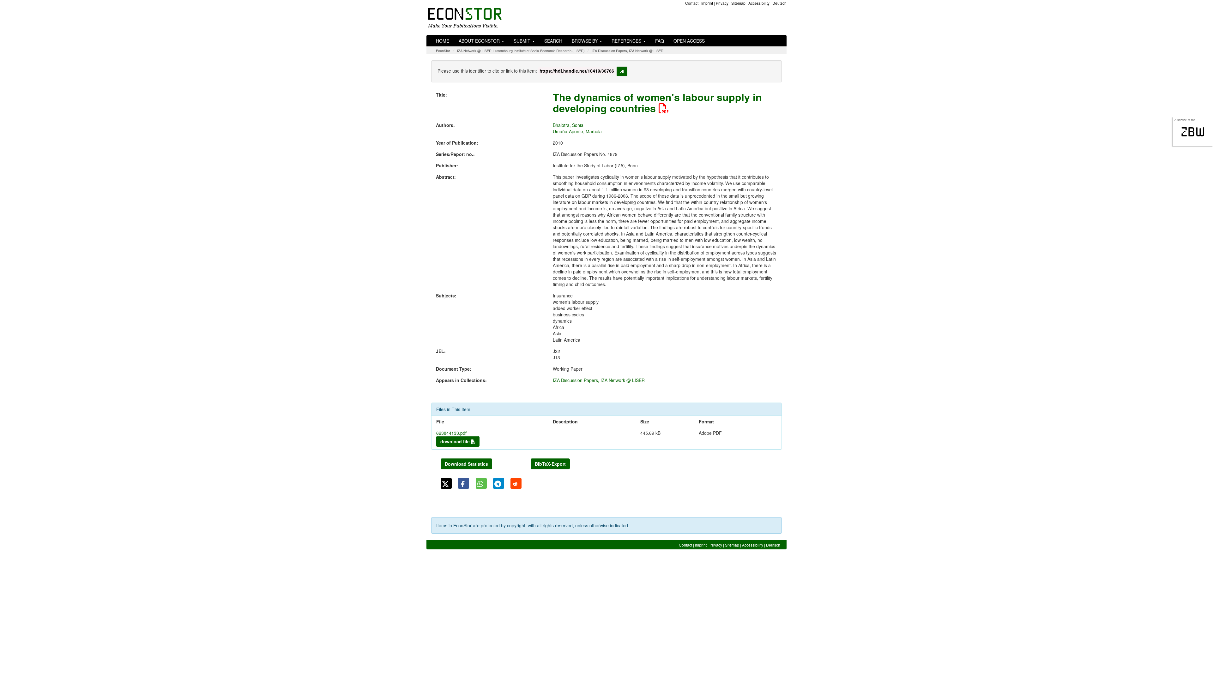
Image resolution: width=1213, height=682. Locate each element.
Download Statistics (466, 464)
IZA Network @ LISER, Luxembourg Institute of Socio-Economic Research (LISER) (521, 50)
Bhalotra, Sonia (568, 125)
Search (553, 41)
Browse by (585, 41)
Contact (691, 3)
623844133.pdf (451, 433)
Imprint (707, 3)
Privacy (722, 3)
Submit (523, 41)
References (627, 41)
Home (442, 41)
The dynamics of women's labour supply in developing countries (657, 102)
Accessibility (758, 3)
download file (455, 441)
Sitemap (738, 3)
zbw (1193, 132)
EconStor (443, 50)
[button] (446, 483)
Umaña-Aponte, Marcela (577, 131)
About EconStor (480, 41)
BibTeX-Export (550, 464)
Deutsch (779, 3)
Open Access (689, 41)
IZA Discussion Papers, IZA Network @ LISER (627, 50)
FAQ (659, 41)
